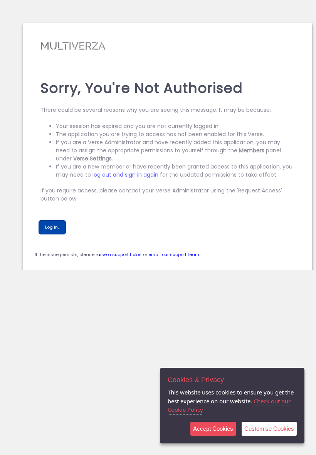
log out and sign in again (125, 175)
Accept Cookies (213, 428)
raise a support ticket (119, 254)
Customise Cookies (269, 428)
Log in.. (52, 227)
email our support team (173, 254)
